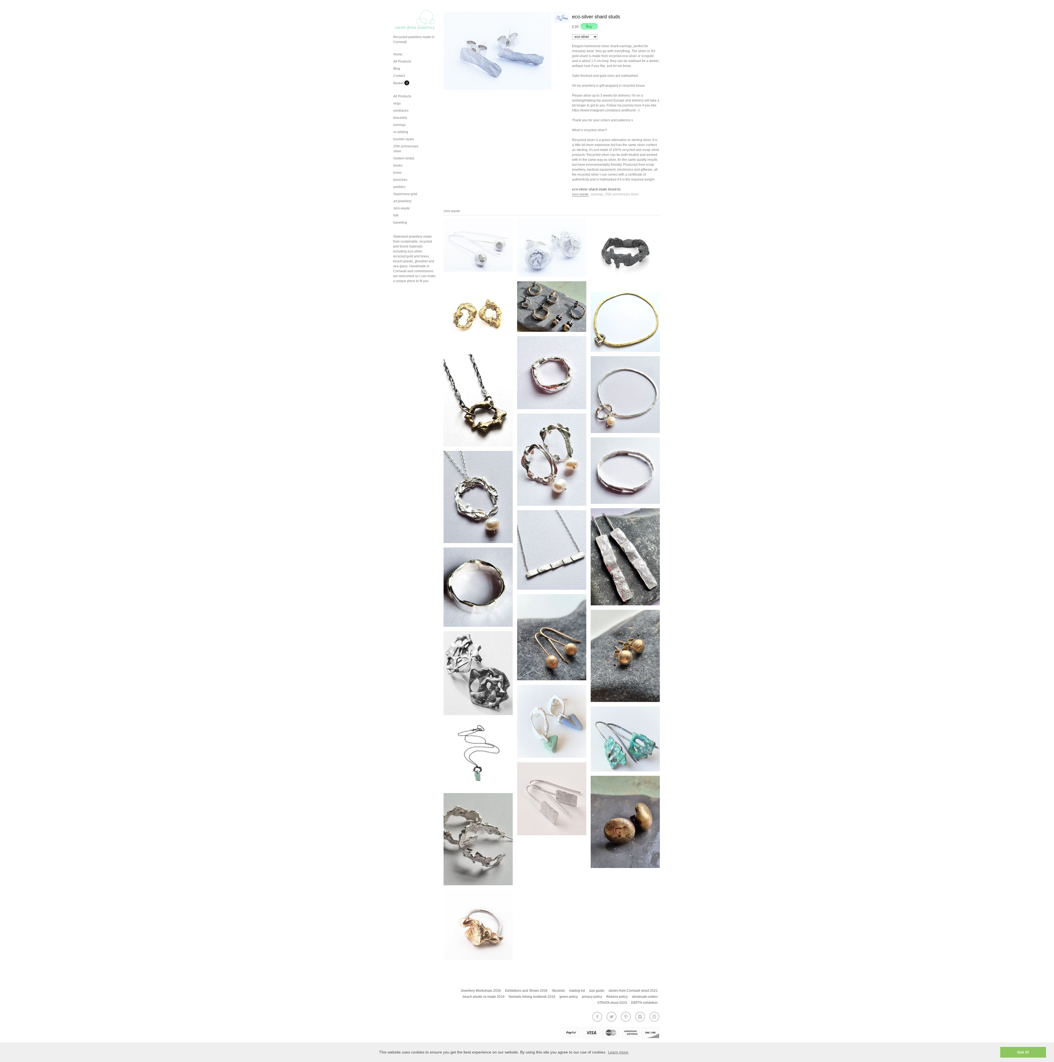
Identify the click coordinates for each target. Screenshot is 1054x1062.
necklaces (400, 111)
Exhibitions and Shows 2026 (526, 991)
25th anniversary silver (622, 194)
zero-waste (401, 208)
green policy (568, 997)
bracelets (400, 118)
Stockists (558, 991)
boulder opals (403, 139)
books (397, 165)
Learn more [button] (618, 1052)
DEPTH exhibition (644, 1003)
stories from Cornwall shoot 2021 (633, 991)
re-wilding (400, 132)
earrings (399, 125)
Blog (396, 69)
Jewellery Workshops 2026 (481, 991)
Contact (399, 76)
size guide (596, 991)
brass (397, 173)
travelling (400, 222)
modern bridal (403, 158)
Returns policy (617, 997)
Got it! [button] (1023, 1052)
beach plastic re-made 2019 (483, 997)
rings (397, 103)
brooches (400, 180)
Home (397, 54)
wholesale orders (645, 997)
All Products (402, 61)
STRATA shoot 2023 (612, 1003)
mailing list (577, 991)
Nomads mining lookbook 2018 (532, 997)
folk (396, 215)
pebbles (399, 187)
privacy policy (592, 997)
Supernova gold (405, 194)
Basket (398, 83)
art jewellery (402, 201)
